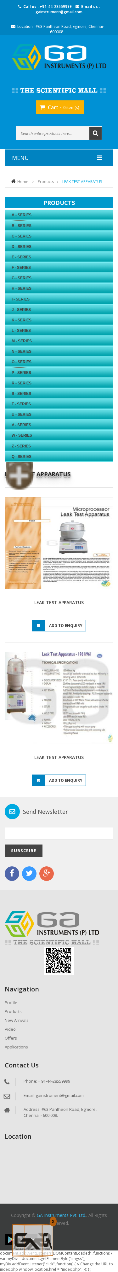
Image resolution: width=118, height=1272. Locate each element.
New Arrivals (17, 1020)
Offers (11, 1038)
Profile (11, 1002)
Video (10, 1029)
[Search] (95, 133)
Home (22, 181)
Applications (16, 1047)
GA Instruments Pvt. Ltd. (61, 1215)
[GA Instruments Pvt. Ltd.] (59, 57)
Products (46, 181)
